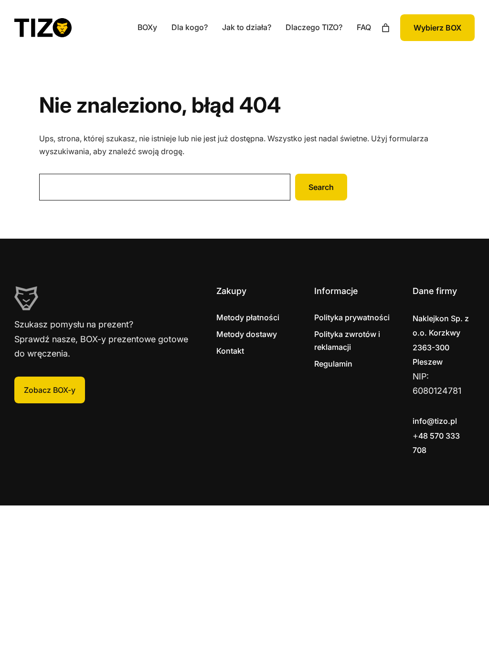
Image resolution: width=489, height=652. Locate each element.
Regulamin (333, 363)
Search (321, 187)
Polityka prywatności (352, 317)
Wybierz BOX (437, 27)
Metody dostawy (246, 334)
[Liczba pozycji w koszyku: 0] (385, 28)
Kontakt (230, 351)
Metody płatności (247, 317)
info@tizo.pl (435, 421)
